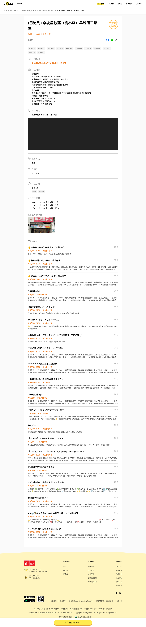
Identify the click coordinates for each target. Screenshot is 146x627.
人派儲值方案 (92, 581)
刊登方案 (91, 570)
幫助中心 (119, 581)
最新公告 (129, 4)
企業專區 (139, 4)
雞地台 (119, 4)
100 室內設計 (65, 609)
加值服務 (91, 574)
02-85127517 (62, 601)
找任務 (65, 570)
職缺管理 (91, 566)
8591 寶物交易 (74, 609)
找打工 (65, 566)
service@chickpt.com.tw (84, 601)
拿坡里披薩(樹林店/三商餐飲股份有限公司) (37, 10)
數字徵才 (109, 609)
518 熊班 (37, 609)
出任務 (43, 609)
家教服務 (119, 570)
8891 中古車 (101, 609)
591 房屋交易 (55, 609)
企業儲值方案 (92, 578)
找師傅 (48, 609)
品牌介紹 (119, 566)
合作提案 (119, 585)
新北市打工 (14, 10)
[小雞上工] (8, 3)
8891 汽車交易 (84, 609)
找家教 (65, 574)
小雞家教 (110, 4)
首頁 (5, 10)
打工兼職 (100, 4)
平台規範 (119, 578)
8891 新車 (93, 609)
